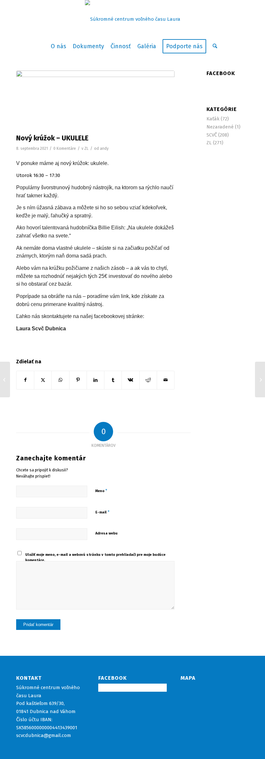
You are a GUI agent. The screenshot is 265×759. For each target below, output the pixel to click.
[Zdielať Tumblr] (113, 380)
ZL (86, 148)
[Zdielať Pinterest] (78, 380)
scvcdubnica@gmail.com (43, 735)
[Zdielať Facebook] (25, 380)
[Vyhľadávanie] (213, 46)
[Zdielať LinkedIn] (95, 380)
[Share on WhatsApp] (60, 380)
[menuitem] (58, 46)
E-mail (102, 512)
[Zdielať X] (42, 380)
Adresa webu (106, 533)
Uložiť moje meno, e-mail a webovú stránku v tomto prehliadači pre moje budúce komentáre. (95, 557)
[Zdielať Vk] (130, 380)
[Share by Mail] (165, 380)
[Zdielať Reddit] (148, 380)
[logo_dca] (132, 19)
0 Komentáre (64, 148)
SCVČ (212, 135)
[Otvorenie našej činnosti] (5, 379)
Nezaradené (220, 127)
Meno (101, 490)
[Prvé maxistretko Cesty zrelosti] (260, 379)
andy (104, 148)
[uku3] (95, 101)
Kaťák (213, 119)
